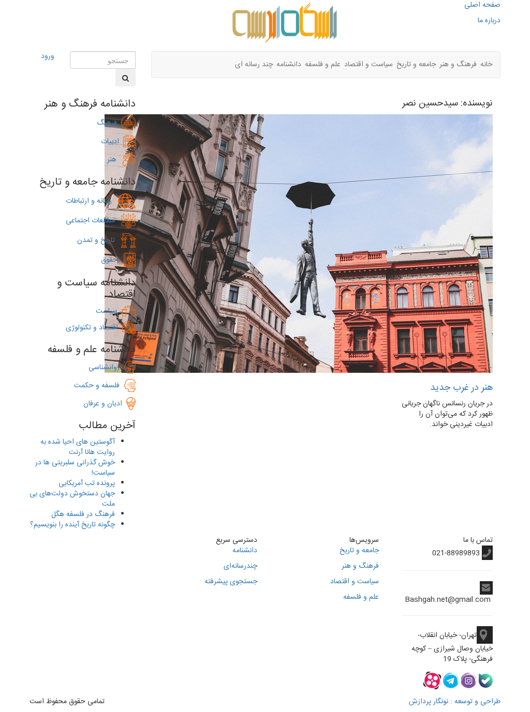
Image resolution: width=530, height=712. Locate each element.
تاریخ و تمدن (99, 240)
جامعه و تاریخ (416, 64)
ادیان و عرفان (104, 404)
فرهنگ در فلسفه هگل (83, 514)
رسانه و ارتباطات (92, 201)
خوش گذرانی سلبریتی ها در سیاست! (75, 468)
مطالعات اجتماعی (93, 221)
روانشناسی (106, 367)
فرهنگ (109, 123)
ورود (47, 56)
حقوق (112, 260)
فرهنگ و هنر (458, 64)
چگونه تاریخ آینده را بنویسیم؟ (72, 525)
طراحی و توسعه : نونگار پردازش (454, 701)
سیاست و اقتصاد (368, 64)
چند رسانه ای (254, 64)
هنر (115, 160)
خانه (486, 64)
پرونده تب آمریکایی (86, 483)
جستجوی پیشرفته (230, 581)
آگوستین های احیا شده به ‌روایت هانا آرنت (77, 447)
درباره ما (489, 20)
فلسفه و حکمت (99, 386)
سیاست (106, 311)
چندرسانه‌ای (240, 566)
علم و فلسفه (323, 64)
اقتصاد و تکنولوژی (92, 328)
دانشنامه (288, 64)
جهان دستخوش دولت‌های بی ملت (72, 499)
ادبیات (112, 141)
